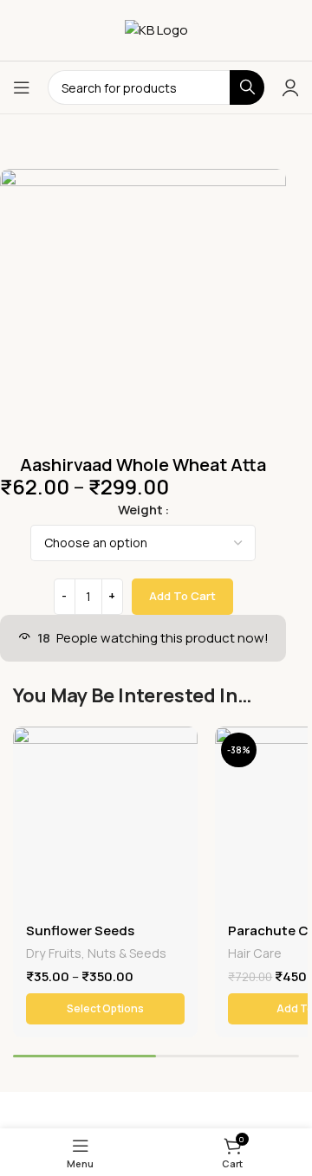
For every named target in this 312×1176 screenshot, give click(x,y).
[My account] (290, 87)
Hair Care (255, 953)
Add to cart (182, 596)
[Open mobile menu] (21, 87)
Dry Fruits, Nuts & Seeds (96, 953)
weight (140, 510)
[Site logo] (156, 29)
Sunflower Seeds (80, 930)
